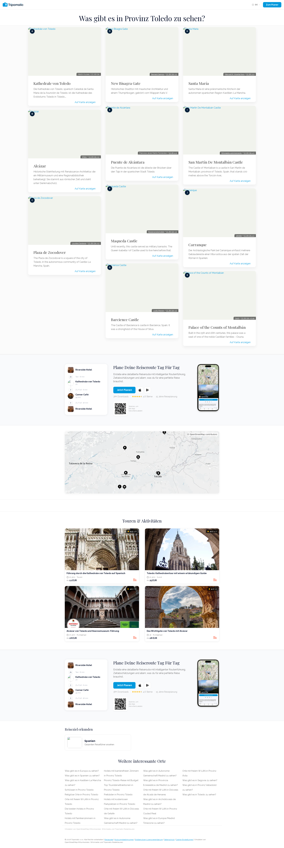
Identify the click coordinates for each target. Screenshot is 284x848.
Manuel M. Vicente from (234, 74)
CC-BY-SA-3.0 (93, 243)
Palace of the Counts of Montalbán (217, 327)
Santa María (198, 83)
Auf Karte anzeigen (85, 102)
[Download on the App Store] (140, 390)
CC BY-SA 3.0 (94, 157)
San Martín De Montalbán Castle (215, 162)
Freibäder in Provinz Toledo (118, 794)
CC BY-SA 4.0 (249, 153)
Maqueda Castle (124, 241)
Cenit (237, 318)
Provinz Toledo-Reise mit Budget (121, 780)
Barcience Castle (125, 319)
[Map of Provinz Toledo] (142, 462)
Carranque (197, 244)
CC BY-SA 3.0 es (247, 318)
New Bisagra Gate (126, 83)
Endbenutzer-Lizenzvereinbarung (149, 840)
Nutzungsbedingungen (124, 840)
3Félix (84, 157)
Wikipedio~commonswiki (231, 153)
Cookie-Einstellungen (184, 840)
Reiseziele (109, 840)
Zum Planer (272, 5)
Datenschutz (169, 840)
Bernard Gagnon (157, 74)
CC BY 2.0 (173, 153)
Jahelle (239, 236)
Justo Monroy (158, 311)
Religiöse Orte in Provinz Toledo (81, 794)
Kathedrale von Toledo (52, 83)
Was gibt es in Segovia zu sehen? (199, 780)
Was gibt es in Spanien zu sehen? (82, 775)
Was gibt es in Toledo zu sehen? (199, 794)
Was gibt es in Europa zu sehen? (82, 771)
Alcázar (39, 166)
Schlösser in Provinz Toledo (79, 789)
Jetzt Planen (124, 390)
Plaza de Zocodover (49, 252)
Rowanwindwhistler (156, 232)
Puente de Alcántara (128, 162)
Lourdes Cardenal (79, 243)
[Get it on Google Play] (147, 390)
